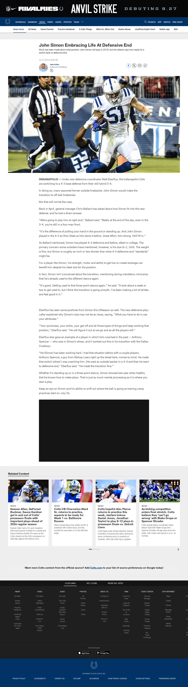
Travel (83, 610)
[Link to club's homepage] (7, 21)
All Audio (62, 596)
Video (39, 591)
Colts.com (96, 567)
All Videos (39, 596)
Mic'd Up (40, 614)
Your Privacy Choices (117, 678)
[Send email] (139, 67)
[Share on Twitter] (134, 67)
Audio (62, 591)
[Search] (145, 22)
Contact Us (104, 596)
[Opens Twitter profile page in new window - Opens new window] (51, 70)
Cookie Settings (143, 678)
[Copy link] (145, 65)
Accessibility (40, 678)
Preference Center (167, 678)
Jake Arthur (54, 64)
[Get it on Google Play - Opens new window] (103, 654)
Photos (83, 591)
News (17, 591)
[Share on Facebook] (128, 67)
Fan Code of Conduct (126, 612)
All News (17, 596)
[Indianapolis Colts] (94, 665)
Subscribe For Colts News (17, 626)
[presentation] (179, 549)
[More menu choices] (82, 22)
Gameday (126, 626)
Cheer (83, 614)
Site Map (77, 678)
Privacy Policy (19, 678)
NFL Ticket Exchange (147, 635)
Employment (104, 601)
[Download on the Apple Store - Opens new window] (84, 653)
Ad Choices (94, 678)
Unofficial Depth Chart (17, 616)
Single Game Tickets (147, 612)
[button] (90, 549)
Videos (168, 601)
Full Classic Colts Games (40, 628)
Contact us (60, 678)
